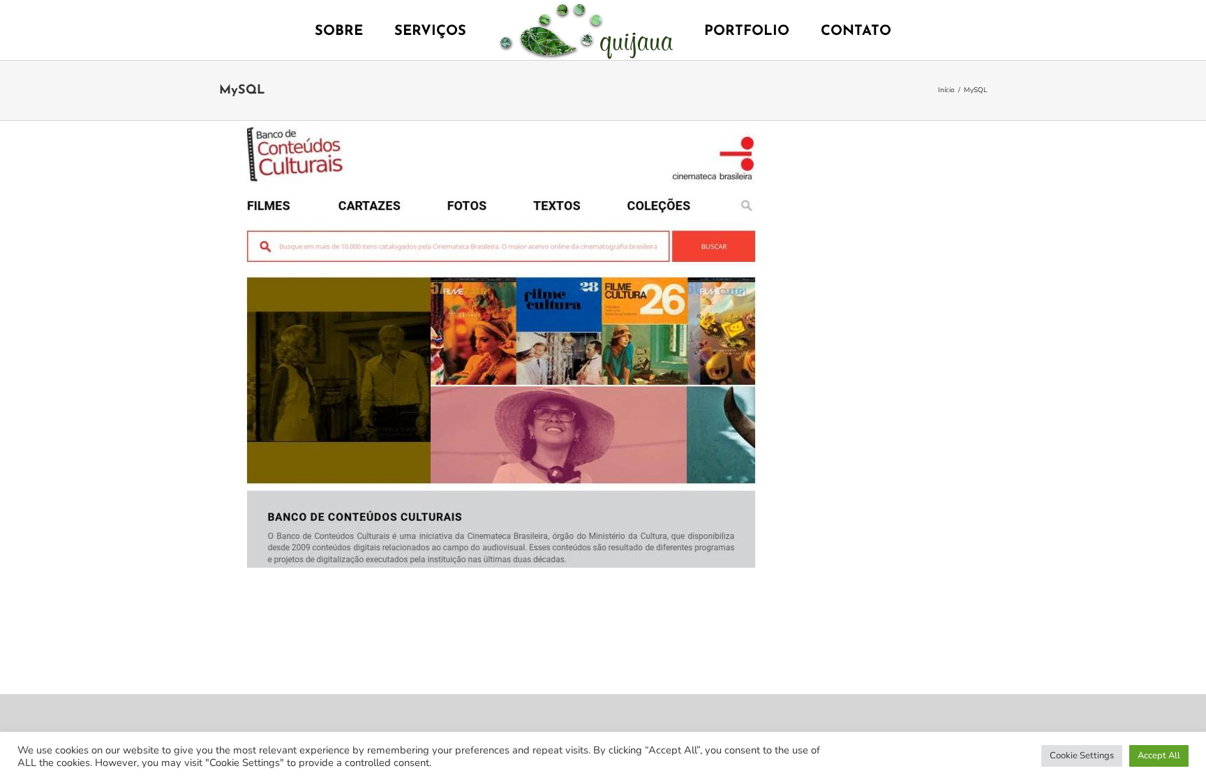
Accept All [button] (1159, 755)
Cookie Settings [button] (1082, 755)
